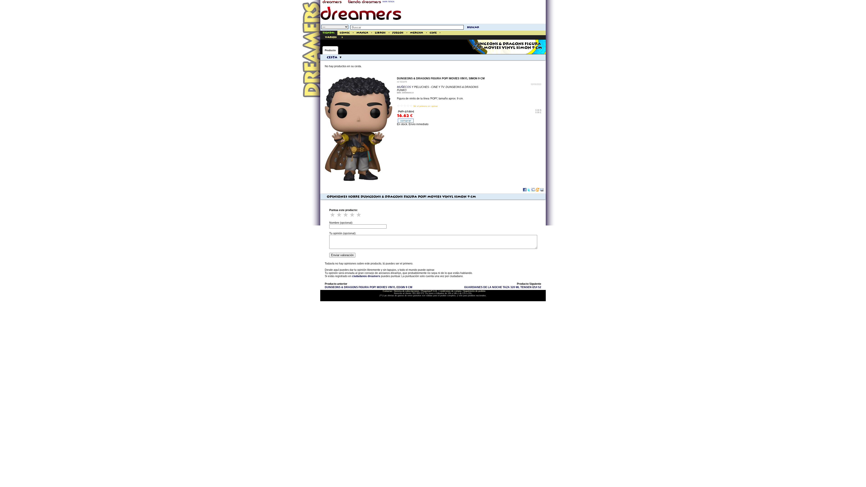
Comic (345, 33)
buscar (473, 27)
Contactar (387, 291)
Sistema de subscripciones (406, 291)
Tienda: (328, 33)
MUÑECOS (404, 87)
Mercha (416, 33)
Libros (380, 33)
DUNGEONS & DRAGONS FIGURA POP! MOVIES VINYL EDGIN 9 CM (368, 287)
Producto (330, 50)
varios (331, 37)
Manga (362, 33)
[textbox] (407, 27)
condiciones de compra (450, 291)
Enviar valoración (342, 255)
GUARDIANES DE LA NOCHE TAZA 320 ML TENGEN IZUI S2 (502, 287)
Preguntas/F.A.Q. (429, 291)
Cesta (332, 57)
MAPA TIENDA (388, 2)
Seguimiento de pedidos (474, 291)
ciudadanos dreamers (366, 276)
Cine (433, 33)
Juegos (397, 33)
